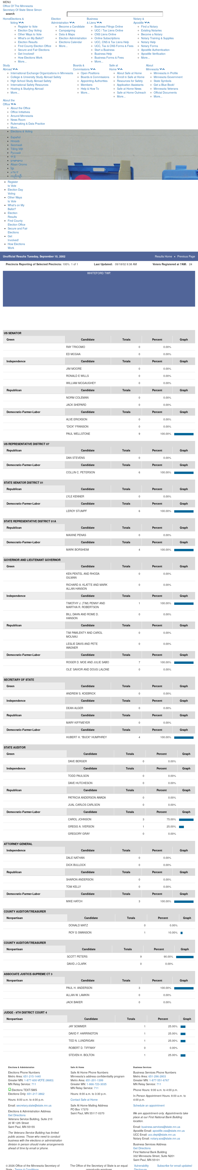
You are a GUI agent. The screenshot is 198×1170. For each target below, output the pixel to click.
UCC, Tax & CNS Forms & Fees (114, 46)
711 (34, 1084)
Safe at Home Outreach (131, 92)
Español (15, 137)
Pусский (16, 153)
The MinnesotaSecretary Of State (22, 8)
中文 (13, 156)
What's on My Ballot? (31, 38)
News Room (18, 120)
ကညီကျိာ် (16, 176)
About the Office (9, 102)
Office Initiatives (20, 112)
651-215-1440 (32, 1076)
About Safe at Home (129, 73)
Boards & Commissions (81, 67)
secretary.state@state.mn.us (33, 1105)
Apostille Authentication (155, 50)
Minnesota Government (168, 77)
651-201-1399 (94, 1080)
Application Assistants (130, 85)
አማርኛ (14, 172)
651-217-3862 (35, 1094)
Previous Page (186, 256)
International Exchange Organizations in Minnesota (42, 73)
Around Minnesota (22, 116)
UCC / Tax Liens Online (109, 30)
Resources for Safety (130, 81)
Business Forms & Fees (109, 57)
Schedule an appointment (149, 1105)
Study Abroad (7, 67)
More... (22, 61)
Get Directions (17, 1115)
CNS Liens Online (105, 34)
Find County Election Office (34, 46)
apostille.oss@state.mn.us (168, 1131)
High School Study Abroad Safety (31, 81)
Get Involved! (26, 54)
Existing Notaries (151, 30)
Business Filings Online (109, 26)
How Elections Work (30, 57)
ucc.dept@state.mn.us (161, 1134)
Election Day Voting (30, 30)
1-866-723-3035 (97, 1084)
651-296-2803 (157, 1076)
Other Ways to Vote (30, 34)
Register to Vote (28, 26)
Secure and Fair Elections (34, 50)
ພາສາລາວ (17, 160)
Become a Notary (151, 34)
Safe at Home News (129, 88)
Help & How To (90, 88)
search (10, 14)
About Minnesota (152, 67)
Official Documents (165, 92)
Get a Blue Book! (164, 85)
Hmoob (15, 141)
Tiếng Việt (17, 149)
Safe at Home (113, 67)
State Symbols (162, 81)
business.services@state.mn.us (160, 1127)
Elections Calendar (70, 42)
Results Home (163, 256)
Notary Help (148, 42)
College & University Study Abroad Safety (36, 77)
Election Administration (60, 20)
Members (86, 85)
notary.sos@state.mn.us (165, 1138)
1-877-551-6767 (159, 1080)
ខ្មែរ (12, 168)
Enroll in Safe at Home (130, 77)
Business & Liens (92, 20)
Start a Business (104, 50)
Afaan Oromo (19, 164)
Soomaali (16, 145)
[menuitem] (30, 40)
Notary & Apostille (138, 20)
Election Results (28, 42)
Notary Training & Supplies (157, 38)
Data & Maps (67, 34)
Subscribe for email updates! (174, 1165)
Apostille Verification (153, 54)
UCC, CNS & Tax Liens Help (112, 42)
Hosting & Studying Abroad (27, 88)
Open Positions (90, 73)
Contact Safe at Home (84, 1099)
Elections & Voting (17, 20)
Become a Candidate (72, 26)
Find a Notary (149, 26)
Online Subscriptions (107, 38)
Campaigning (67, 30)
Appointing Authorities (94, 81)
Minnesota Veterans (166, 88)
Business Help (103, 54)
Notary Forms (149, 46)
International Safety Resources (29, 85)
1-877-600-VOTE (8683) (39, 1080)
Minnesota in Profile (166, 73)
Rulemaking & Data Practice (28, 123)
